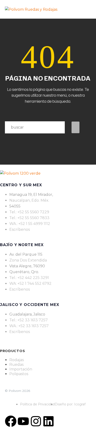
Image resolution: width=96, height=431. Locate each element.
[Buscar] (75, 127)
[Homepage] (31, 9)
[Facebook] (11, 421)
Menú (89, 9)
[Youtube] (23, 421)
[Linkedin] (48, 421)
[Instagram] (36, 421)
